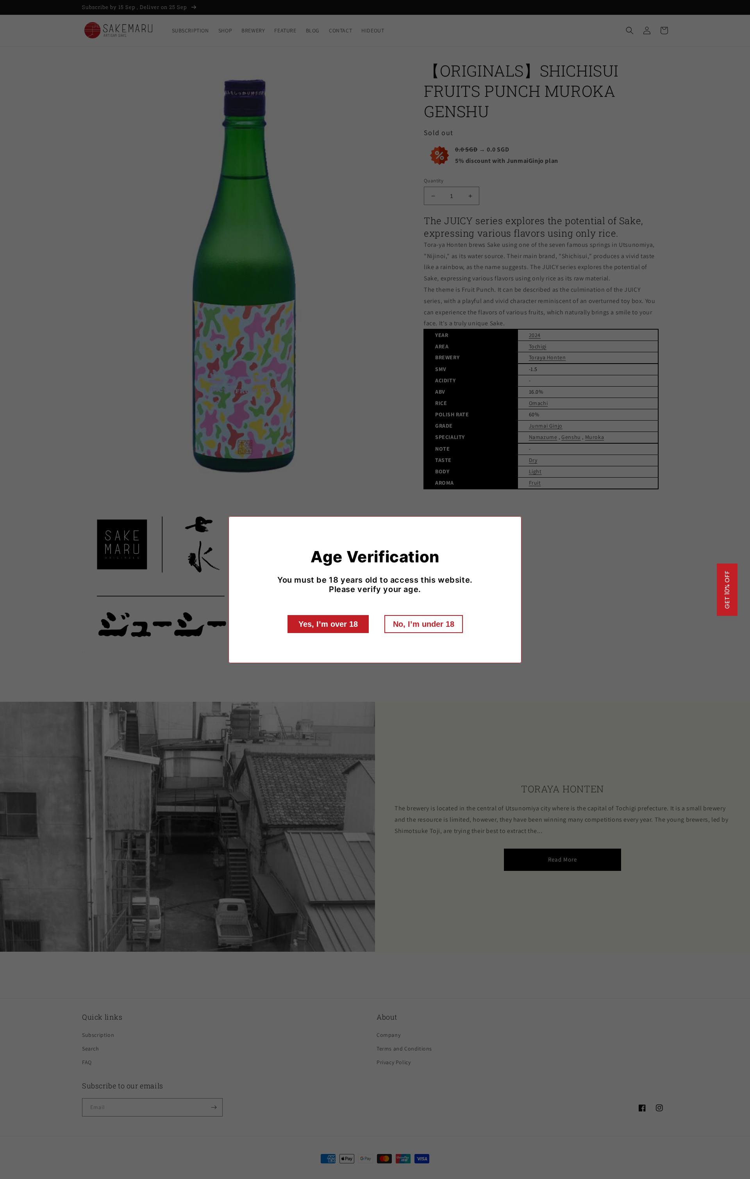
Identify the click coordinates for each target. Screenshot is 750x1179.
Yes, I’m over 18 (328, 624)
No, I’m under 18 (423, 624)
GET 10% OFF (727, 590)
